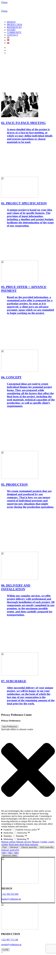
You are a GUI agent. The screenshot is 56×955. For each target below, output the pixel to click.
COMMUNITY (14, 32)
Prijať (4, 847)
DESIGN (11, 22)
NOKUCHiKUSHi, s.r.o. (21, 709)
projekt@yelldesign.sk (11, 944)
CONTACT (12, 35)
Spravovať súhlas (9, 855)
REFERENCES (14, 27)
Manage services (23, 842)
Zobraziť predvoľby (29, 847)
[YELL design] (28, 9)
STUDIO (11, 30)
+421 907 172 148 (9, 939)
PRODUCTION (14, 24)
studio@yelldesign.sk (11, 899)
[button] (28, 770)
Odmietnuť (14, 847)
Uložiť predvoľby (46, 847)
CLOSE (5, 950)
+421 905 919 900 (10, 894)
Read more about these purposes (23, 844)
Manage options (8, 842)
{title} (4, 852)
